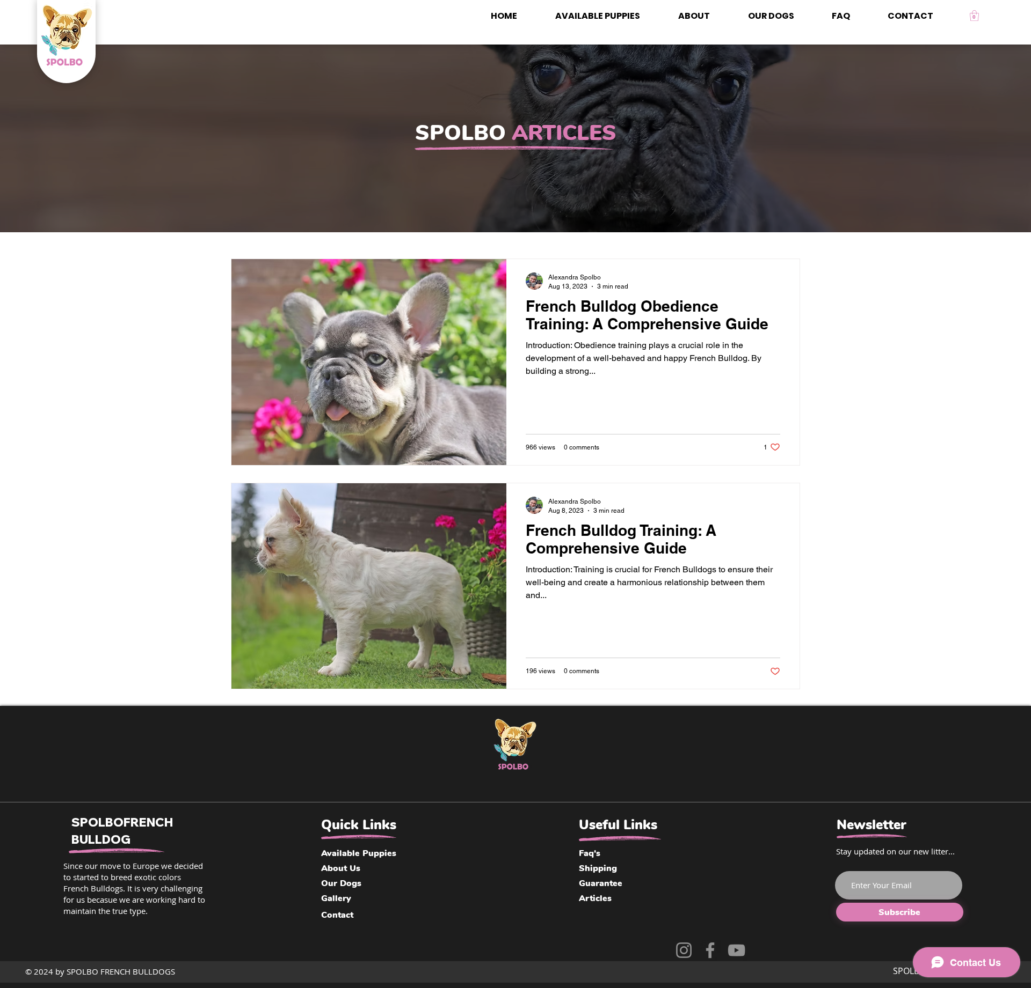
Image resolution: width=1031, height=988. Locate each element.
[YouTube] (736, 950)
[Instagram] (683, 950)
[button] (974, 15)
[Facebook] (710, 950)
